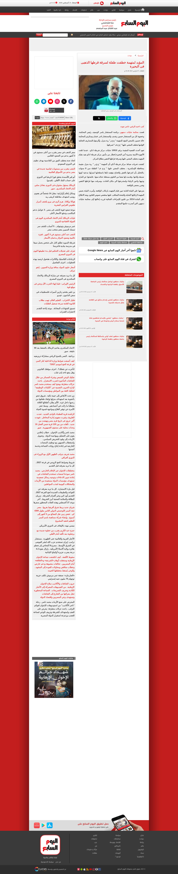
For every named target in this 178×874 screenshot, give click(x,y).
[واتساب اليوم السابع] (37, 101)
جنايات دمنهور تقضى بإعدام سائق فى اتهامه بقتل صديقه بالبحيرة (106, 301)
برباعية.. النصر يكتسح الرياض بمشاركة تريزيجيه (54, 356)
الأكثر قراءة (70, 319)
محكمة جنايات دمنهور (129, 132)
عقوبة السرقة (122, 238)
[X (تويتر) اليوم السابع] (64, 101)
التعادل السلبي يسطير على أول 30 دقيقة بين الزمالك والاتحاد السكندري (110, 34)
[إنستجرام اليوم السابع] (57, 101)
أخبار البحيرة (135, 238)
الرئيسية (140, 56)
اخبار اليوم (103, 242)
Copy (37, 117)
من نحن (58, 862)
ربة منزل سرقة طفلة (91, 238)
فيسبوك (123, 118)
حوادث (130, 56)
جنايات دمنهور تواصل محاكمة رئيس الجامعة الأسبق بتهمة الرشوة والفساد (107, 283)
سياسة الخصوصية (47, 862)
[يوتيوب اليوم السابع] (50, 101)
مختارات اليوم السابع (66, 658)
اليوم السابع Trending (67, 123)
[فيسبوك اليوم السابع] (71, 101)
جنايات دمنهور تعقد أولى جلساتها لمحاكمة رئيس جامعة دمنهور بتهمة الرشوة (105, 338)
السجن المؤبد (107, 238)
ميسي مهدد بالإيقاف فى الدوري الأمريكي (56, 526)
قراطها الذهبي (136, 242)
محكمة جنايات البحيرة (119, 242)
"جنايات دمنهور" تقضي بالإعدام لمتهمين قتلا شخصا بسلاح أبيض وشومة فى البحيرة (106, 319)
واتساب (110, 118)
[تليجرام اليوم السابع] (43, 101)
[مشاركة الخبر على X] (99, 118)
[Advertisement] (89, 795)
